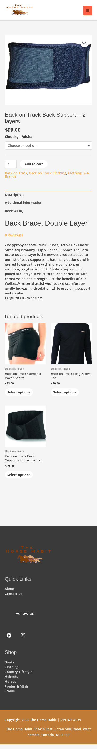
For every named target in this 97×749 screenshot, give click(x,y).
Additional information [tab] (23, 202)
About (10, 589)
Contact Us (13, 593)
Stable (10, 691)
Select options (18, 392)
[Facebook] (9, 635)
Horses (10, 681)
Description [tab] (14, 194)
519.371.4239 (70, 719)
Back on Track (16, 173)
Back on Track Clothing (47, 173)
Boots (9, 662)
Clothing (75, 173)
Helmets (11, 676)
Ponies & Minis (16, 686)
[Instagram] (23, 635)
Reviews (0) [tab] (14, 211)
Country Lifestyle (18, 672)
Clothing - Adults (18, 136)
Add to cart (33, 164)
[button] (84, 43)
